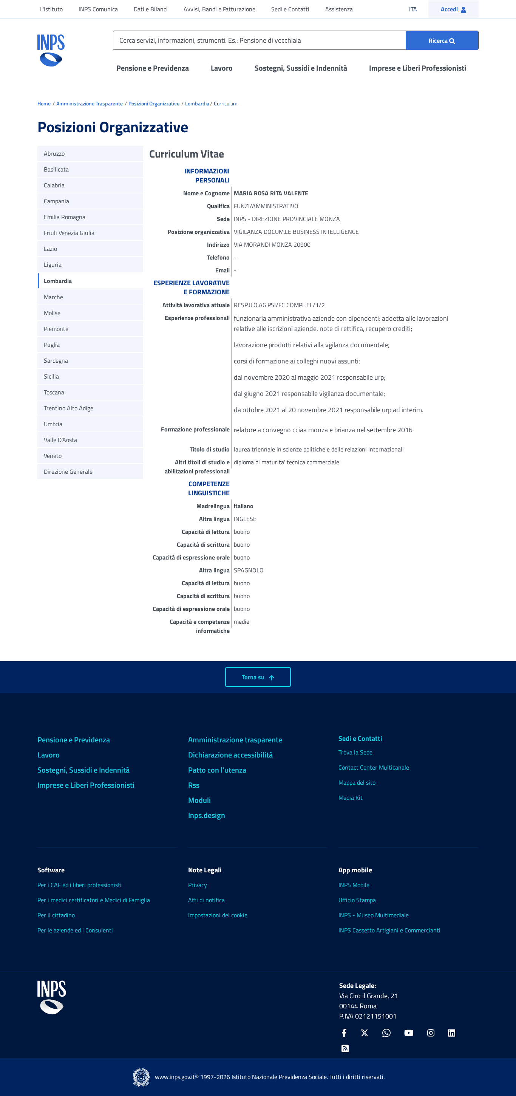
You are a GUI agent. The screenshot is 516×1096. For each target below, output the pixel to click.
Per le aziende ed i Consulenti (75, 930)
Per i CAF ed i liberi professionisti (79, 884)
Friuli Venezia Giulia (69, 232)
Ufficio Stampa (357, 899)
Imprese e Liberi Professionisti (417, 68)
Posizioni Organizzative (153, 103)
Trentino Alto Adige (68, 408)
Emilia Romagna (64, 216)
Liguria (53, 264)
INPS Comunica (98, 9)
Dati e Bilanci (151, 9)
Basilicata (56, 169)
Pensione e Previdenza (152, 68)
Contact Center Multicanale (373, 767)
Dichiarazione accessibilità (230, 755)
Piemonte (56, 328)
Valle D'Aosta (60, 439)
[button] (453, 9)
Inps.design (206, 815)
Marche (53, 296)
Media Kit (350, 797)
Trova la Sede (355, 752)
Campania (56, 201)
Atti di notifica (206, 899)
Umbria (53, 423)
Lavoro (222, 68)
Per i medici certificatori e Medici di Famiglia (93, 899)
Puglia (52, 344)
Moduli (199, 800)
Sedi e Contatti (290, 9)
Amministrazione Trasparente (89, 103)
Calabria (54, 185)
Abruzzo (54, 153)
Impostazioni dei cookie (217, 915)
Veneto (53, 455)
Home (44, 103)
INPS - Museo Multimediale (373, 915)
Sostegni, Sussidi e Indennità (301, 68)
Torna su (254, 677)
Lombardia (197, 103)
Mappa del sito (356, 782)
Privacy (197, 884)
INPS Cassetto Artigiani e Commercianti (389, 930)
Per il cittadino (56, 915)
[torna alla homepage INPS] (51, 47)
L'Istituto (51, 9)
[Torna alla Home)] (51, 997)
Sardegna (56, 360)
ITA (418, 9)
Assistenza (339, 9)
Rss (193, 785)
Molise (52, 312)
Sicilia (51, 376)
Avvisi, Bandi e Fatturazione (219, 9)
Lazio (50, 248)
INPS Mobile (353, 884)
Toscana (54, 392)
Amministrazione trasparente (235, 739)
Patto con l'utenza (217, 770)
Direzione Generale (68, 471)
